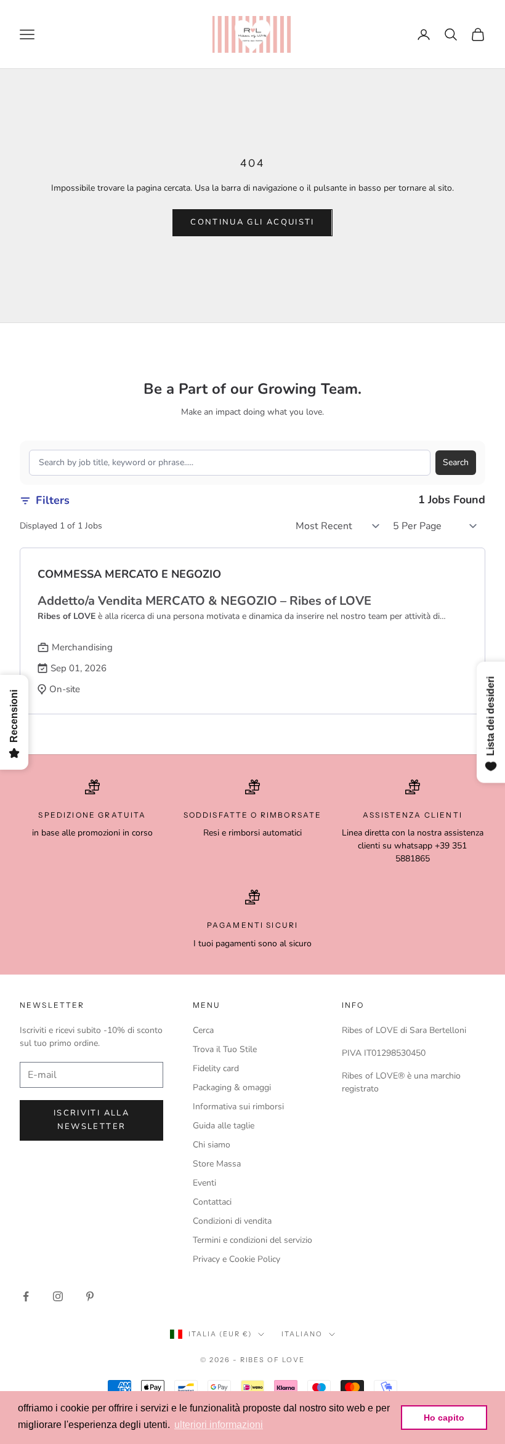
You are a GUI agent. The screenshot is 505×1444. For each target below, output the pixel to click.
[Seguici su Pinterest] (90, 1296)
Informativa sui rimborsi (238, 1106)
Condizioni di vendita (232, 1221)
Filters (53, 500)
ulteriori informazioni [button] (218, 1424)
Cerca (203, 1030)
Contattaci (212, 1202)
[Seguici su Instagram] (58, 1296)
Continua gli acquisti (252, 222)
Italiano (302, 1334)
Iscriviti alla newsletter (91, 1119)
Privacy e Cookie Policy (236, 1259)
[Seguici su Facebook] (26, 1296)
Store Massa (217, 1164)
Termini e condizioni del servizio (252, 1240)
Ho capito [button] (444, 1417)
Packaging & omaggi (232, 1087)
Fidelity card (216, 1068)
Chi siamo (211, 1145)
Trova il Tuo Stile (225, 1049)
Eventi (204, 1183)
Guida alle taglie (223, 1125)
